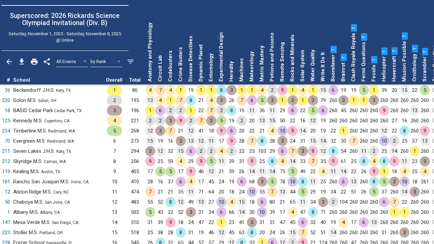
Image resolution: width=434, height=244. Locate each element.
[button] (333, 49)
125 (6, 121)
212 (6, 161)
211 (6, 151)
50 (7, 202)
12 (7, 192)
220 (6, 100)
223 (6, 232)
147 (6, 222)
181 (6, 182)
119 (6, 171)
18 (7, 110)
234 (6, 131)
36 (7, 90)
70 (7, 141)
